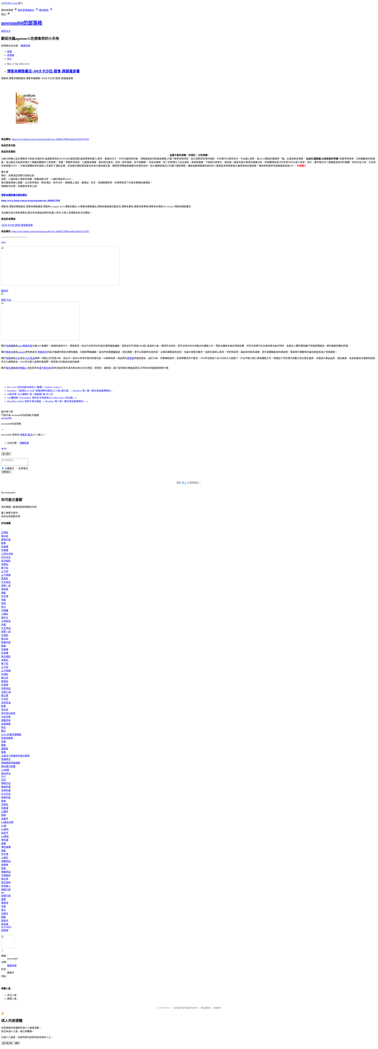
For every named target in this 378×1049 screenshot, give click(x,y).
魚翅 (3, 624)
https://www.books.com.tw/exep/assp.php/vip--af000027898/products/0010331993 (50, 139)
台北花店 (6, 794)
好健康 (4, 685)
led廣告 (5, 829)
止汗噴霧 (6, 575)
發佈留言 (6, 472)
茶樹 (3, 906)
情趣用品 (6, 861)
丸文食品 (30, 358)
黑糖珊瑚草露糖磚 (10, 763)
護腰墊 (4, 748)
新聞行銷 (6, 896)
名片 (9, 58)
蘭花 (3, 731)
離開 (17, 1043)
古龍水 (4, 913)
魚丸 (3, 607)
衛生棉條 (6, 882)
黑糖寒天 (6, 759)
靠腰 (3, 741)
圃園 (3, 917)
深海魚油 (6, 702)
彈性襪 (4, 840)
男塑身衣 (42, 352)
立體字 (4, 811)
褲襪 (3, 843)
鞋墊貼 (4, 578)
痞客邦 (23, 434)
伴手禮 (4, 596)
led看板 (5, 836)
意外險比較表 (8, 713)
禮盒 (3, 592)
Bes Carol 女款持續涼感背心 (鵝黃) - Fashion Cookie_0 (34, 387)
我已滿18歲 (7, 1043)
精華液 (4, 903)
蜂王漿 (4, 695)
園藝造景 (6, 720)
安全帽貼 (6, 561)
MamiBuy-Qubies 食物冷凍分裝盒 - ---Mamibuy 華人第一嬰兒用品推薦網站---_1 (47, 401)
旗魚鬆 (130, 358)
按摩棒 (4, 865)
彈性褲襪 (6, 847)
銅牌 (3, 815)
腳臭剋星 (27, 346)
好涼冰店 (6, 557)
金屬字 (4, 818)
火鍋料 (4, 614)
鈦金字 (4, 833)
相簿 (9, 51)
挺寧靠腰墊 (7, 738)
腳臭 (3, 543)
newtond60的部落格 (21, 23)
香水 (3, 910)
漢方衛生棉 (45, 368)
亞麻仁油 (6, 692)
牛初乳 (4, 699)
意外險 (4, 709)
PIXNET (167, 1008)
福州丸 (4, 617)
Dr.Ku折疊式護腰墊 (11, 734)
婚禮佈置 (6, 787)
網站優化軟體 (8, 766)
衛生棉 (9, 368)
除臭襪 (9, 346)
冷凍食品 (6, 621)
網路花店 (6, 783)
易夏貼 (4, 564)
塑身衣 (4, 290)
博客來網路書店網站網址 (14, 195)
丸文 (8, 300)
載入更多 (6, 454)
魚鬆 (3, 300)
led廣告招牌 (7, 822)
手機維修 (6, 875)
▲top (3, 448)
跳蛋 (3, 868)
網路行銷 (6, 889)
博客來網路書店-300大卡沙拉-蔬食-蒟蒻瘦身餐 (43, 71)
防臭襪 (4, 550)
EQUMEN (6, 927)
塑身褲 (4, 924)
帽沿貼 (4, 536)
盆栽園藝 (6, 724)
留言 (30, 434)
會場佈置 (6, 790)
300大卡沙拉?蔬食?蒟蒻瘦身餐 (17, 225)
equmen (21, 352)
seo (2, 892)
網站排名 (6, 773)
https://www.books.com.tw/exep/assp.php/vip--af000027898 (30, 200)
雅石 (3, 727)
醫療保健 (25, 45)
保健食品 (6, 688)
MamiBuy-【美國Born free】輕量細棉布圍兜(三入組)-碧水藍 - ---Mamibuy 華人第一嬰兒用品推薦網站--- (60, 390)
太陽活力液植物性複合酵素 (15, 756)
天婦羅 (4, 610)
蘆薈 (3, 899)
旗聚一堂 (6, 585)
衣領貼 (4, 532)
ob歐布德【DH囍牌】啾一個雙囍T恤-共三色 (30, 394)
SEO (3, 776)
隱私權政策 (205, 1008)
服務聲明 (217, 1008)
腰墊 (3, 745)
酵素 (3, 706)
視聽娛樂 (24, 443)
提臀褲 (4, 930)
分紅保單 (6, 717)
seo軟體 (5, 770)
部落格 (10, 55)
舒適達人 (22, 368)
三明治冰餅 (7, 553)
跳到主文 (6, 31)
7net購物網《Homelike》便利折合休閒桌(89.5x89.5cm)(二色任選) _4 (41, 398)
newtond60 (6, 418)
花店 (3, 779)
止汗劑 (4, 571)
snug (3, 242)
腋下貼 (4, 568)
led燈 (3, 826)
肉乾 (3, 603)
